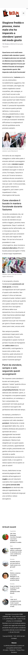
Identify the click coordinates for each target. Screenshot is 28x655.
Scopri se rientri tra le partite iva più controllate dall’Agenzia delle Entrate (15, 589)
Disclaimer (14, 652)
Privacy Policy (20, 650)
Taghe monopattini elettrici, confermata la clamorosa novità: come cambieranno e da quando (16, 552)
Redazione (12, 650)
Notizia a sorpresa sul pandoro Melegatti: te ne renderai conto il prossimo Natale (15, 576)
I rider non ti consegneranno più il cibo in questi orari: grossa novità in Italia (15, 603)
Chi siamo (5, 650)
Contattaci (14, 638)
